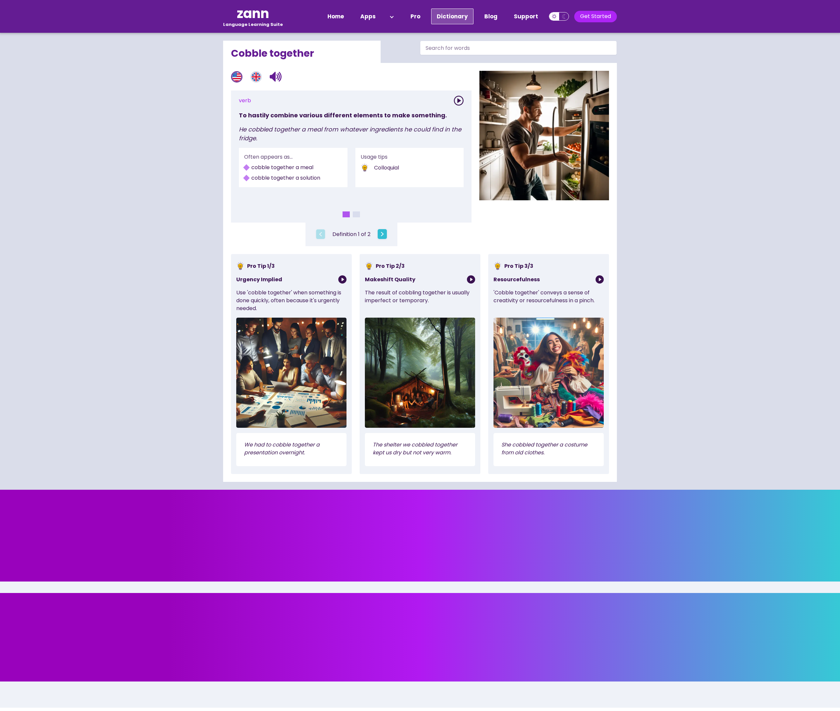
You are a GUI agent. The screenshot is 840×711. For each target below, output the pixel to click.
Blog (490, 16)
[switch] (559, 16)
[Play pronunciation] (459, 101)
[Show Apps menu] (392, 16)
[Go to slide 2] (356, 214)
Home (335, 16)
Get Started (595, 16)
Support (526, 16)
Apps (368, 16)
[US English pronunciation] (236, 77)
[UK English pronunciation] (256, 77)
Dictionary (452, 16)
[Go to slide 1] (346, 214)
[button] (276, 77)
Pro (415, 16)
